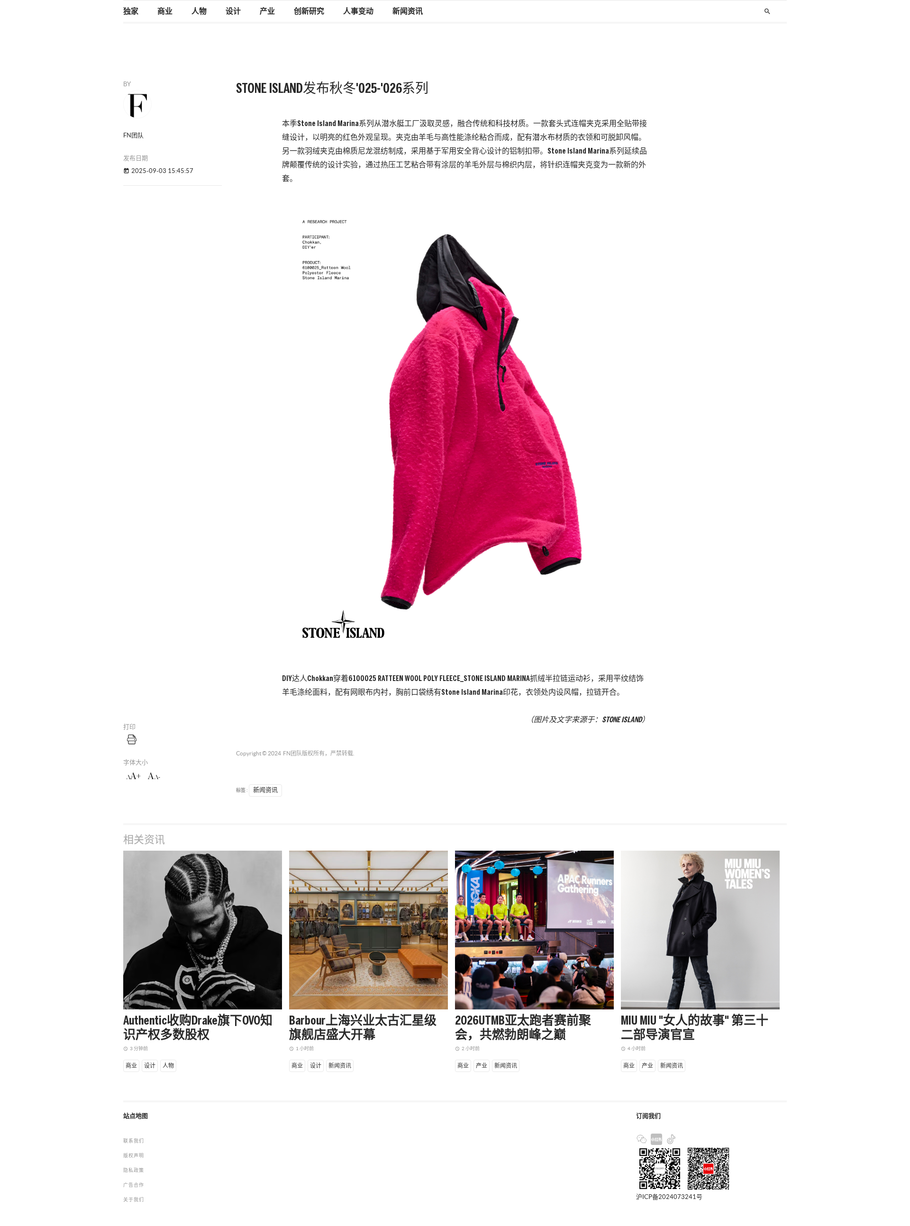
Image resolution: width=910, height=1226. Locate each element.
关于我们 (133, 1199)
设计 (233, 11)
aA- (154, 776)
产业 (267, 11)
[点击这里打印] (131, 739)
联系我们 (133, 1141)
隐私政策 (133, 1170)
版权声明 (133, 1155)
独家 (130, 11)
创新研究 (309, 11)
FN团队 (292, 753)
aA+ (133, 776)
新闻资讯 (407, 11)
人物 (199, 11)
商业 (165, 11)
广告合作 (133, 1185)
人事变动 (358, 11)
